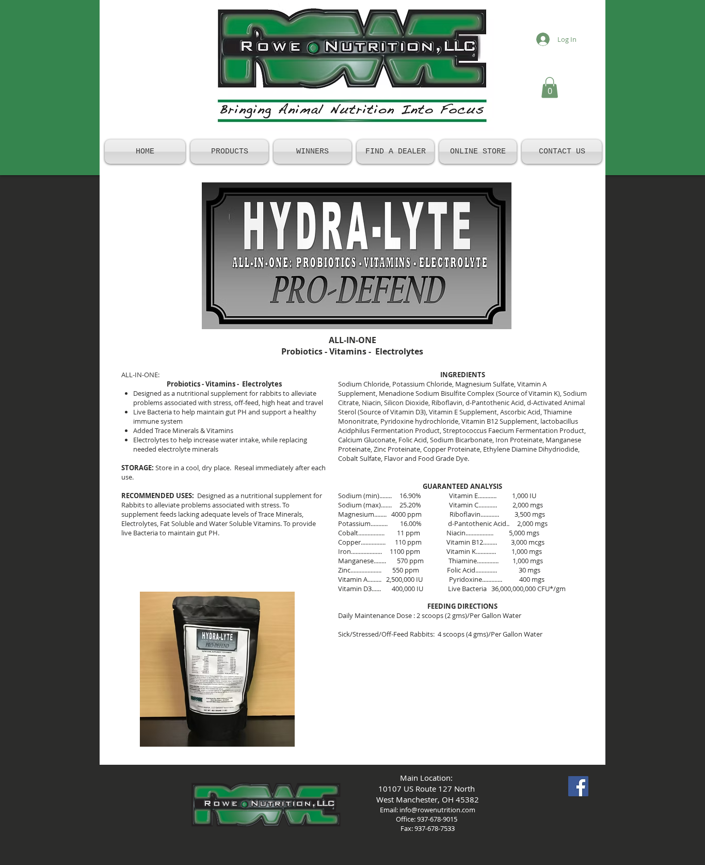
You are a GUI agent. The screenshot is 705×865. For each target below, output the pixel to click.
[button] (549, 87)
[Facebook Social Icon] (578, 786)
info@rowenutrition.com (437, 809)
